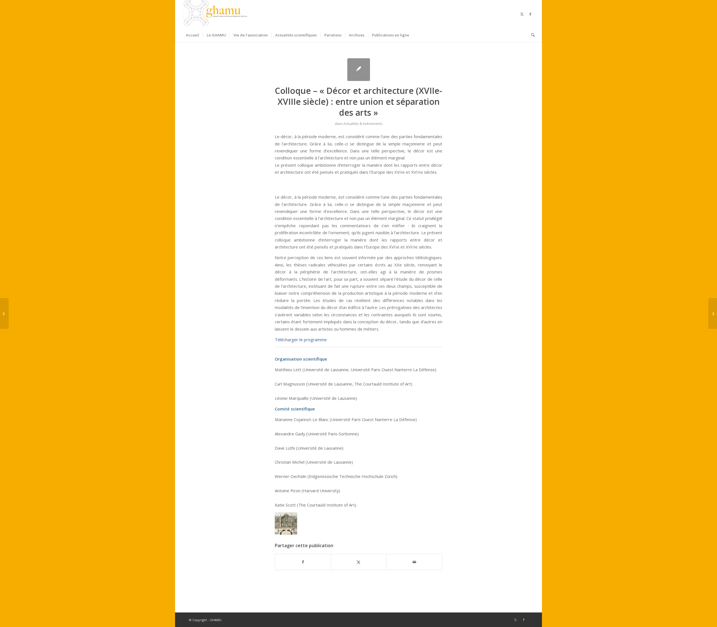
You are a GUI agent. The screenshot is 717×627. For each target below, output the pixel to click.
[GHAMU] (215, 14)
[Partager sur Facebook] (303, 562)
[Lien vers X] (522, 14)
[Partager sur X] (359, 562)
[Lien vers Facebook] (530, 14)
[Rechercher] (531, 35)
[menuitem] (192, 35)
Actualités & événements (362, 123)
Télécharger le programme (301, 339)
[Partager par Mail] (414, 562)
